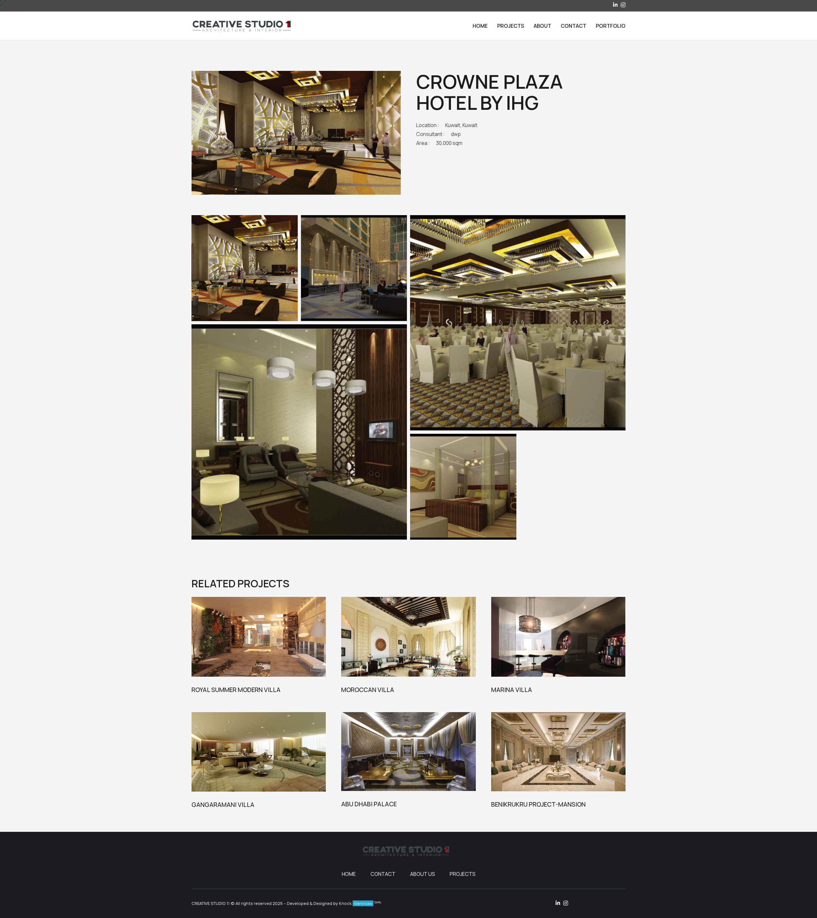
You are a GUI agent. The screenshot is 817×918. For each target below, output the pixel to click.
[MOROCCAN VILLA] (408, 637)
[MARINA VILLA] (558, 636)
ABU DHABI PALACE (369, 804)
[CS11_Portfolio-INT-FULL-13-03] (354, 268)
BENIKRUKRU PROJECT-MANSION (538, 804)
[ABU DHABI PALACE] (408, 751)
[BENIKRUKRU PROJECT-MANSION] (558, 751)
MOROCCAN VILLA (367, 690)
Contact (383, 873)
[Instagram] (623, 5)
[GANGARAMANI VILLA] (258, 752)
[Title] (615, 4)
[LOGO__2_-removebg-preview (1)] (241, 26)
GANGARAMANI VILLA (222, 805)
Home (349, 873)
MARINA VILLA (511, 690)
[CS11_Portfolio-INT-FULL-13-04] (518, 323)
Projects (463, 873)
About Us (422, 873)
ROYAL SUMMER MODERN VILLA (236, 690)
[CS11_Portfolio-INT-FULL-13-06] (463, 487)
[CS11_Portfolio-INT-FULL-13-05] (299, 432)
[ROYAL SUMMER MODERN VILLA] (258, 636)
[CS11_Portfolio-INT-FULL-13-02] (244, 268)
